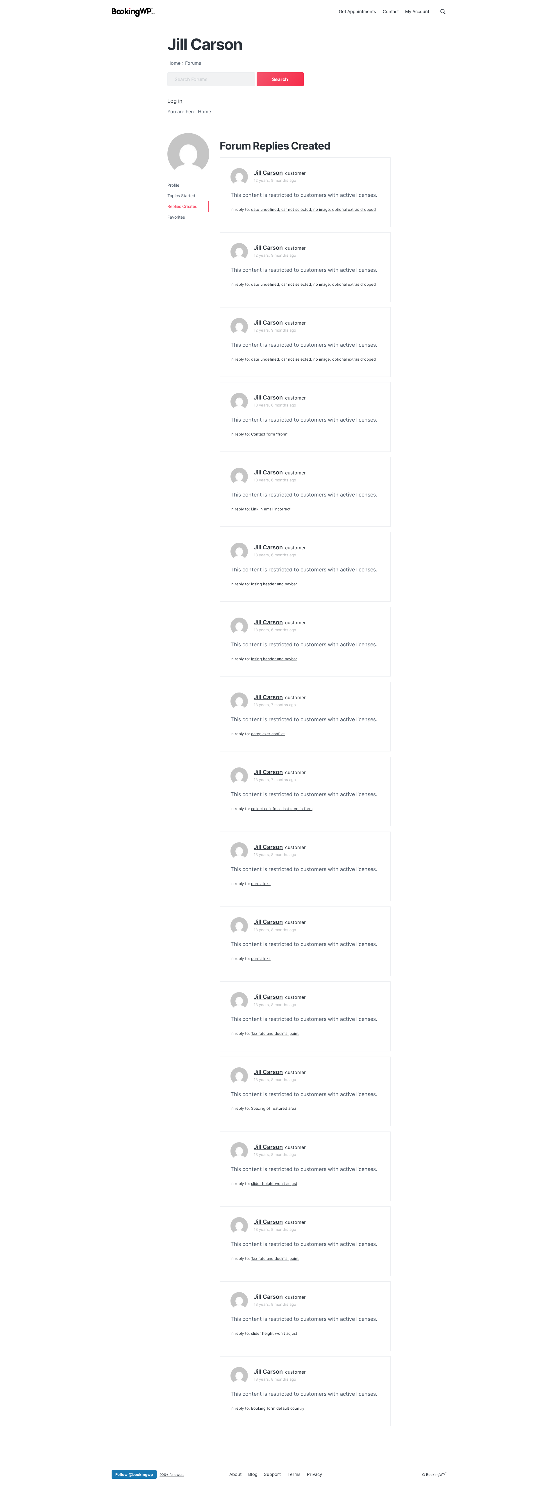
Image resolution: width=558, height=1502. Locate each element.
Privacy (314, 1474)
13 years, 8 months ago (275, 854)
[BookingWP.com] (133, 12)
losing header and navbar (274, 584)
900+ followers (172, 1474)
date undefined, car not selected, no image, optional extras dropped (313, 209)
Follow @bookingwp (134, 1474)
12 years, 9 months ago (275, 180)
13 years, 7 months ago (275, 704)
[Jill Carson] (188, 154)
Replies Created (182, 206)
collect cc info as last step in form (281, 808)
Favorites (176, 217)
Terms (294, 1474)
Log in (175, 101)
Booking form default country (277, 1408)
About (235, 1474)
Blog (252, 1474)
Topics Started (181, 195)
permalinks (261, 883)
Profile (173, 185)
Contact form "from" (269, 434)
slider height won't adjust (274, 1183)
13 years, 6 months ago (275, 405)
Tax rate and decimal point (275, 1033)
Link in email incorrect (271, 509)
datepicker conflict (268, 733)
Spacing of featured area (273, 1108)
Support (272, 1474)
